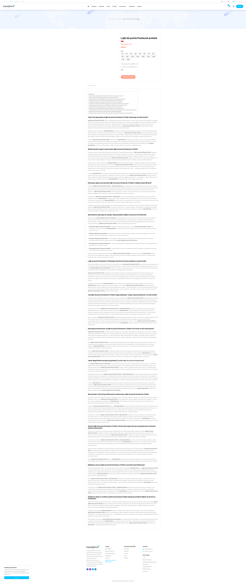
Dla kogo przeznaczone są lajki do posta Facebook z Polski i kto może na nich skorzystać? (108, 105)
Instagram (94, 6)
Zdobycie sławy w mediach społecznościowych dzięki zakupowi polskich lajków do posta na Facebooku (111, 113)
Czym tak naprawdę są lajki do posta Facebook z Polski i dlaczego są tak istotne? (106, 95)
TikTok (108, 6)
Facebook (101, 6)
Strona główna (111, 19)
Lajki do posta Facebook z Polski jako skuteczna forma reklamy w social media (105, 102)
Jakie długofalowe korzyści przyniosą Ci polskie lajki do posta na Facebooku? (106, 106)
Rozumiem (17, 577)
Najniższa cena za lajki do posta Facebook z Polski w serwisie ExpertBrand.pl (105, 111)
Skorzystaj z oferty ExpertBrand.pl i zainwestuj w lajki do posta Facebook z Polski (107, 108)
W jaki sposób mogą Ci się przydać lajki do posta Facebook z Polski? (103, 97)
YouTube (114, 6)
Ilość (122, 51)
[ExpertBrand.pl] (9, 6)
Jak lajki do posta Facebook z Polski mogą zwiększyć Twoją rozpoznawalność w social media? (109, 103)
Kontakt (139, 6)
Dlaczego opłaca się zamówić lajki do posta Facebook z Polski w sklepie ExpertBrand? (107, 99)
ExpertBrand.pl (91, 85)
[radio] (122, 54)
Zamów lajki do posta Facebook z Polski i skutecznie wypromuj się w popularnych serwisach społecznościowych (113, 109)
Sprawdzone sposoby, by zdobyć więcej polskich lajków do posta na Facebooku (106, 100)
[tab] (91, 85)
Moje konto (132, 6)
